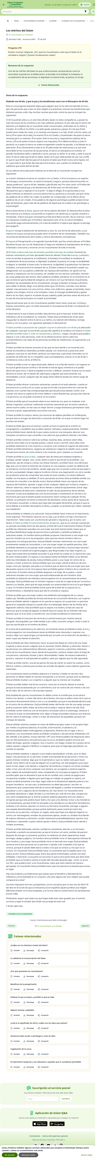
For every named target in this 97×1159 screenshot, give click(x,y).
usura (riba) (29, 456)
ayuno (11, 230)
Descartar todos (28, 1155)
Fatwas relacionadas (50, 85)
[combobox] (43, 11)
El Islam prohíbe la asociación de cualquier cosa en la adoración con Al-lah (41, 327)
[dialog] (47, 1152)
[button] (15, 950)
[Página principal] (7, 21)
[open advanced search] (85, 11)
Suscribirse (66, 1099)
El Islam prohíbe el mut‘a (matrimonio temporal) (36, 523)
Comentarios (34, 1136)
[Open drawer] (94, 4)
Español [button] (87, 5)
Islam (85, 106)
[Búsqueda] (93, 11)
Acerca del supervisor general (55, 1136)
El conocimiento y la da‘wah (21, 34)
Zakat (29, 210)
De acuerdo (10, 1155)
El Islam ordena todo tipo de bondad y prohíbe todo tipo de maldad (41, 252)
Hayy (10, 241)
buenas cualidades (80, 255)
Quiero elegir (86, 1155)
